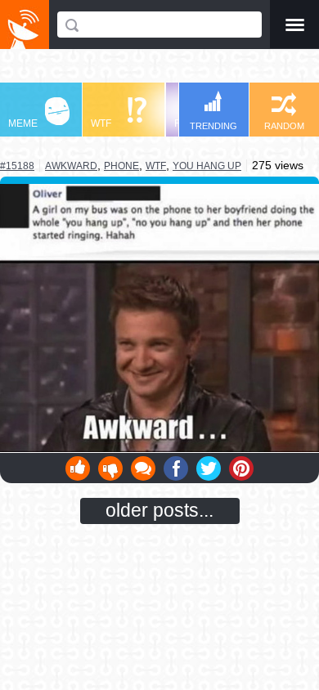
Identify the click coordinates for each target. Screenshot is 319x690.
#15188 (17, 166)
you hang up (207, 166)
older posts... (159, 510)
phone (121, 166)
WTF (101, 123)
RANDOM (284, 126)
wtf (156, 166)
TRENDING (213, 126)
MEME (23, 123)
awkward (71, 165)
